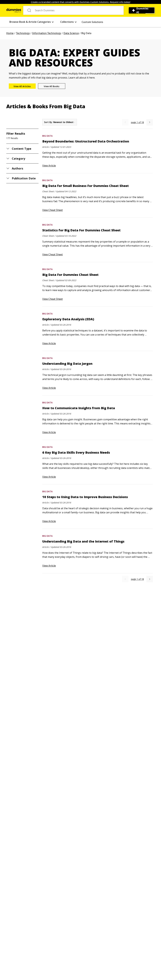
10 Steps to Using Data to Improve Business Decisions (85, 497)
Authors (17, 168)
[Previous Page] (125, 122)
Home (10, 33)
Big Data (47, 135)
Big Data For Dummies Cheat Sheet (70, 275)
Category (18, 158)
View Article (49, 165)
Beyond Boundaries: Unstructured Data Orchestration (85, 141)
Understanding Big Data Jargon (67, 364)
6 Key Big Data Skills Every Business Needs (76, 452)
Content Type (21, 148)
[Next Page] (149, 122)
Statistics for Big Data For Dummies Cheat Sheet (81, 230)
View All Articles (22, 86)
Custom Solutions (92, 22)
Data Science (71, 33)
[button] (31, 22)
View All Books (51, 86)
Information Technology (46, 33)
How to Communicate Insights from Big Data (78, 408)
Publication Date (24, 178)
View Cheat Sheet (52, 210)
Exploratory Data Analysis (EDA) (68, 319)
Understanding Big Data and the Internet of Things (83, 541)
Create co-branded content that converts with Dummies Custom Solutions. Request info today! (80, 1)
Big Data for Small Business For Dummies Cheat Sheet (85, 186)
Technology (23, 33)
